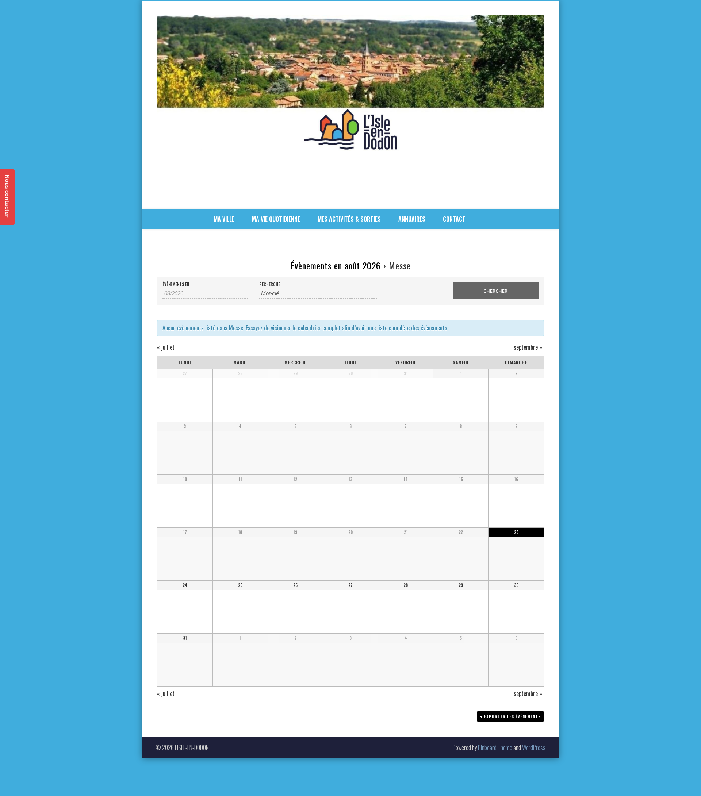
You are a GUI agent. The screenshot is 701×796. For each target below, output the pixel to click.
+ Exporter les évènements (510, 716)
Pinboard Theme (495, 747)
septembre (528, 347)
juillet (166, 347)
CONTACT (454, 219)
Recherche (269, 284)
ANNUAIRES (411, 219)
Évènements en (175, 284)
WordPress (533, 747)
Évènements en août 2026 (336, 265)
